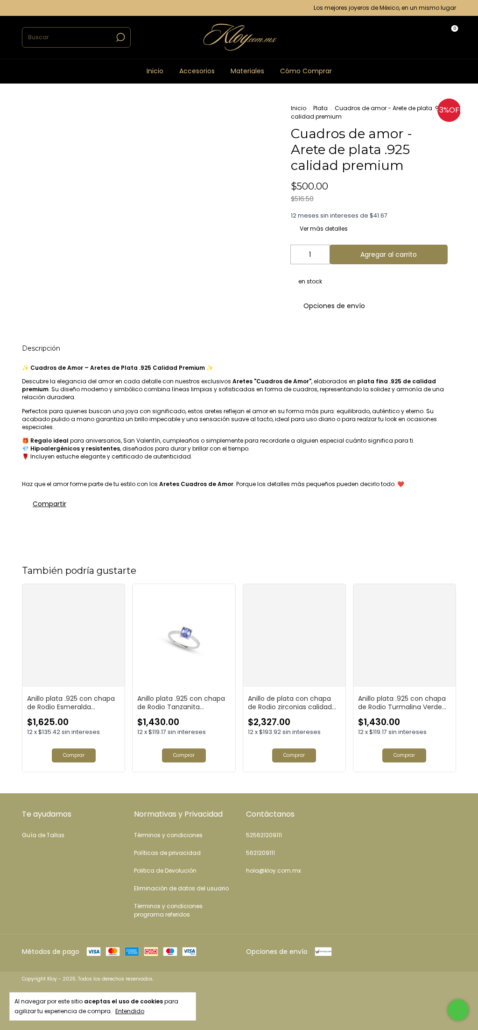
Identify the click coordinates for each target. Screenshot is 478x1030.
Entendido (129, 1011)
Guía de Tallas (43, 835)
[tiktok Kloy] (46, 8)
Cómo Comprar (306, 71)
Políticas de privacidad (167, 853)
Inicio (155, 71)
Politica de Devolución (165, 871)
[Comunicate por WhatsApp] (458, 1010)
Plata (320, 108)
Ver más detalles (323, 229)
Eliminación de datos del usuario (181, 888)
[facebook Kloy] (36, 8)
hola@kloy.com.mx (273, 871)
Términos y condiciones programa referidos (168, 910)
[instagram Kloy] (25, 8)
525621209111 (264, 835)
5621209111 (260, 853)
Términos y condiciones (168, 835)
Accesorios (197, 71)
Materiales (247, 71)
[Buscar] (119, 37)
